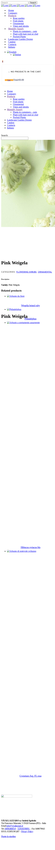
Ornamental (45, 272)
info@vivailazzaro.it (14, 826)
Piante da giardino (8, 836)
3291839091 (23, 828)
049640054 (10, 828)
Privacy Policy (27, 831)
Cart (9, 80)
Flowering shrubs (26, 272)
